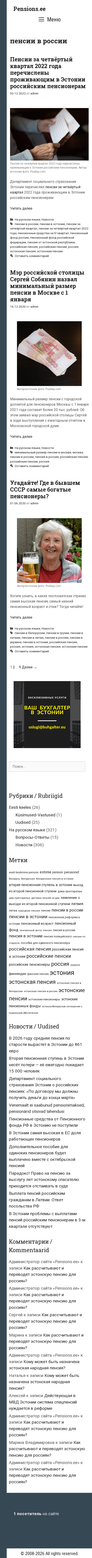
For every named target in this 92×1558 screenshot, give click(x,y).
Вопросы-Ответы (32, 837)
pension (57, 872)
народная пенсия (29, 910)
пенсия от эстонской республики (51, 242)
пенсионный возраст (37, 924)
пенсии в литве (33, 637)
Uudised (23, 822)
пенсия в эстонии (25, 936)
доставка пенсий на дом (45, 898)
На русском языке (27, 219)
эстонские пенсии (50, 251)
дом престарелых (19, 897)
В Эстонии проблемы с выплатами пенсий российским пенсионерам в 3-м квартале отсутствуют (47, 1220)
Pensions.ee (29, 9)
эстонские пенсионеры (44, 999)
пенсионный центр (30, 930)
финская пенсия (38, 974)
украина (75, 965)
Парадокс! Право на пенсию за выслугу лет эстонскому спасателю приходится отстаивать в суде (44, 1180)
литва (13, 910)
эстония (27, 646)
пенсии (45, 910)
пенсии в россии (26, 224)
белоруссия (28, 878)
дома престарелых (70, 891)
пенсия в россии (47, 457)
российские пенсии (53, 246)
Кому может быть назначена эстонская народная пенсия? (44, 1382)
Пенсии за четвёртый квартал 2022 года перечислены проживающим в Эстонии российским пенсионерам (48, 73)
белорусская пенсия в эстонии (54, 878)
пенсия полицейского (58, 936)
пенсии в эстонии (52, 224)
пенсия (47, 930)
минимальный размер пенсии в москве (43, 452)
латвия (77, 903)
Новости (48, 219)
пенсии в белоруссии (30, 633)
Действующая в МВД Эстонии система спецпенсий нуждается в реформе (43, 1402)
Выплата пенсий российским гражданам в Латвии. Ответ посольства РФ (37, 1200)
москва (78, 452)
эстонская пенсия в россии (40, 991)
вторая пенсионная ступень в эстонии (40, 885)
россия (73, 246)
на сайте (36, 1513)
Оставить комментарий (32, 256)
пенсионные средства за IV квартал (43, 233)
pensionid (71, 872)
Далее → (29, 667)
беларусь (14, 878)
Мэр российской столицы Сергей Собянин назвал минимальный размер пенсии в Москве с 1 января (47, 286)
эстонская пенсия (23, 251)
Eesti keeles (20, 807)
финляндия (17, 974)
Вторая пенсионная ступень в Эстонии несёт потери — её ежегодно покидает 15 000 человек (46, 1065)
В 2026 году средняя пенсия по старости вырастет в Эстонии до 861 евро (45, 1044)
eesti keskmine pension (24, 872)
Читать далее (21, 208)
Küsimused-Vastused (35, 815)
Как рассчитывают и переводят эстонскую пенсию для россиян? (42, 1274)
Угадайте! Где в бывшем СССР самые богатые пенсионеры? (45, 489)
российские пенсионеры (29, 964)
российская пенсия (24, 246)
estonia (45, 872)
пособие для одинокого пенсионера (45, 943)
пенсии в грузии (57, 633)
